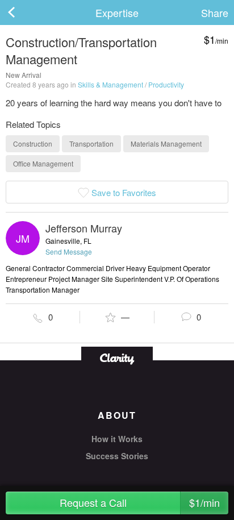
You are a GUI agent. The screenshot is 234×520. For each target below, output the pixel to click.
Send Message (68, 251)
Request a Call (140, 502)
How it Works (117, 438)
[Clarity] (117, 358)
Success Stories (117, 455)
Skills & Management (110, 84)
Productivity (166, 84)
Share (214, 12)
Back (22, 12)
